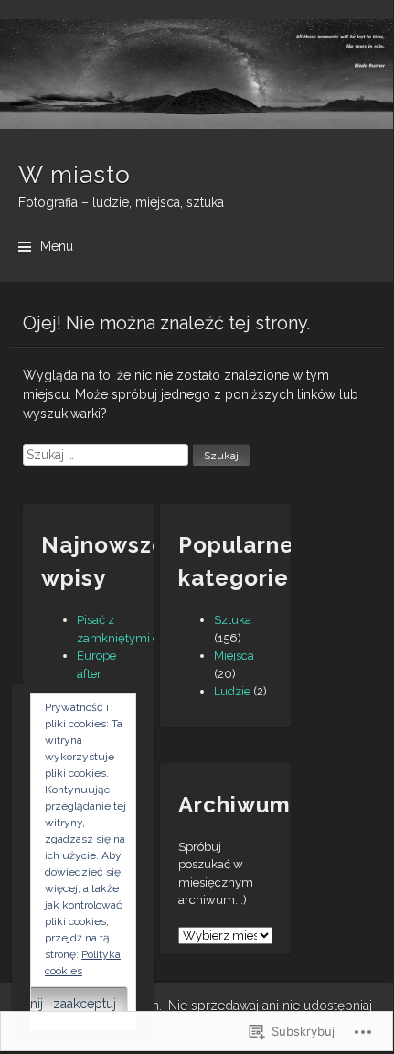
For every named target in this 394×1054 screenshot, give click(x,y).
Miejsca (234, 655)
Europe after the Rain (99, 673)
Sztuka (232, 620)
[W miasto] (196, 74)
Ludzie (232, 691)
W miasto (74, 174)
